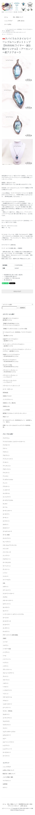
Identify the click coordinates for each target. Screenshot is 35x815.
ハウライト (5, 666)
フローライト (6, 679)
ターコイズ (5, 617)
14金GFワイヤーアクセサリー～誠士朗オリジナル (10, 339)
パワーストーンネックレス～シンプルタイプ (9, 381)
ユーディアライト (7, 717)
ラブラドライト (7, 724)
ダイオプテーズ (7, 621)
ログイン (5, 787)
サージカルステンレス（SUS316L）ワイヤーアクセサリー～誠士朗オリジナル (17, 333)
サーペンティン (7, 566)
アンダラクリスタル (8, 479)
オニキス (5, 503)
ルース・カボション (8, 389)
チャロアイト (6, 631)
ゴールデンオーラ (7, 531)
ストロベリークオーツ (8, 593)
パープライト (6, 652)
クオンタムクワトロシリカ (9, 545)
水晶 (4, 583)
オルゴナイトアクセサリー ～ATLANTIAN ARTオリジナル (10, 360)
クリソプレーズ (7, 552)
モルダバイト (6, 714)
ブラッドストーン (7, 669)
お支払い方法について (8, 770)
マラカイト (5, 700)
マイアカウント (7, 780)
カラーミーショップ (7, 808)
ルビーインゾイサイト (8, 742)
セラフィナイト (7, 604)
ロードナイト (6, 755)
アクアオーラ (10, 34)
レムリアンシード (7, 749)
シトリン (5, 572)
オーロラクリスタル (8, 500)
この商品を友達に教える (10, 276)
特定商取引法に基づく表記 (25, 804)
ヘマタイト (5, 686)
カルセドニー (6, 528)
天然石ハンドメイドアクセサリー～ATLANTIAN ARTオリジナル (11, 355)
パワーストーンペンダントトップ (11, 385)
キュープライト (7, 541)
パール (4, 655)
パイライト (5, 662)
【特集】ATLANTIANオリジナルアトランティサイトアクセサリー (11, 324)
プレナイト (5, 676)
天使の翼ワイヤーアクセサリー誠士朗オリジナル (11, 319)
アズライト (5, 452)
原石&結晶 (5, 392)
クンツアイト (6, 555)
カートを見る (7, 24)
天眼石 (4, 638)
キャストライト (7, 538)
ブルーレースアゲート (8, 673)
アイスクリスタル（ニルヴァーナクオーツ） (14, 441)
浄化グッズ (5, 416)
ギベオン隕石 (6, 534)
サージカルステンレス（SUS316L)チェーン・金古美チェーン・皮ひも (17, 421)
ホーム (6, 17)
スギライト (5, 586)
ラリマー (5, 728)
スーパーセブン (7, 579)
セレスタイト (6, 607)
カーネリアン (6, 514)
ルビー (4, 738)
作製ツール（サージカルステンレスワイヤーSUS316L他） (16, 426)
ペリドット (5, 693)
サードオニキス (7, 562)
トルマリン (5, 645)
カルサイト (5, 524)
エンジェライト (7, 496)
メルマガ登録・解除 (8, 777)
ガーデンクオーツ (7, 510)
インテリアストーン (8, 399)
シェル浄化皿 (6, 409)
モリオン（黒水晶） (8, 711)
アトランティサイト (8, 458)
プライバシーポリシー (13, 806)
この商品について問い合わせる (12, 278)
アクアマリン (6, 438)
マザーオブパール (7, 697)
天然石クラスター (7, 396)
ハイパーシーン (7, 659)
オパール (5, 507)
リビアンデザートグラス (9, 731)
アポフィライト (7, 469)
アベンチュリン (7, 465)
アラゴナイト (6, 486)
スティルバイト (7, 590)
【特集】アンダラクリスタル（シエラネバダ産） (15, 328)
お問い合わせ (21, 20)
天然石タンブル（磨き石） (9, 403)
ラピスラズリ (6, 721)
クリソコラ (5, 548)
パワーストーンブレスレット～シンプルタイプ (10, 376)
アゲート (5, 448)
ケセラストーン (7, 559)
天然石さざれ (6, 406)
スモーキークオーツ (8, 600)
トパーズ (5, 641)
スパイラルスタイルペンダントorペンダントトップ (14, 32)
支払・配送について (18, 17)
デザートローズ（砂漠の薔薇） (11, 635)
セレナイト (5, 610)
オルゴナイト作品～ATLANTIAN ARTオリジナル (10, 365)
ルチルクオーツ (7, 735)
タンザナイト (6, 628)
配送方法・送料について (9, 773)
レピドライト (6, 745)
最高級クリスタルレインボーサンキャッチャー (15, 413)
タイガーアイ (6, 624)
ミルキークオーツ (7, 704)
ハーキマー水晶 (7, 648)
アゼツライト (6, 455)
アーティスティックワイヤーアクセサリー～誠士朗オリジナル (13, 345)
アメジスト (5, 476)
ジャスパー (5, 576)
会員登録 (5, 784)
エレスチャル (6, 493)
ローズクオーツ (7, 752)
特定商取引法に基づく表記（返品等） (13, 274)
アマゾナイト (6, 472)
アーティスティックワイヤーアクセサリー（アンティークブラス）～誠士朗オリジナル (17, 350)
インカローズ (6, 490)
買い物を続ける (8, 280)
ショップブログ (8, 20)
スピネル (5, 597)
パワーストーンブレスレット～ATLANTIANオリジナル (10, 370)
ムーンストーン (7, 707)
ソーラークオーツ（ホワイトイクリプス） (13, 614)
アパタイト (5, 462)
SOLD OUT (17, 291)
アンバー (5, 483)
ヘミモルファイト (7, 690)
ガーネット (5, 517)
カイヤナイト (6, 521)
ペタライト (5, 683)
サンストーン (6, 569)
